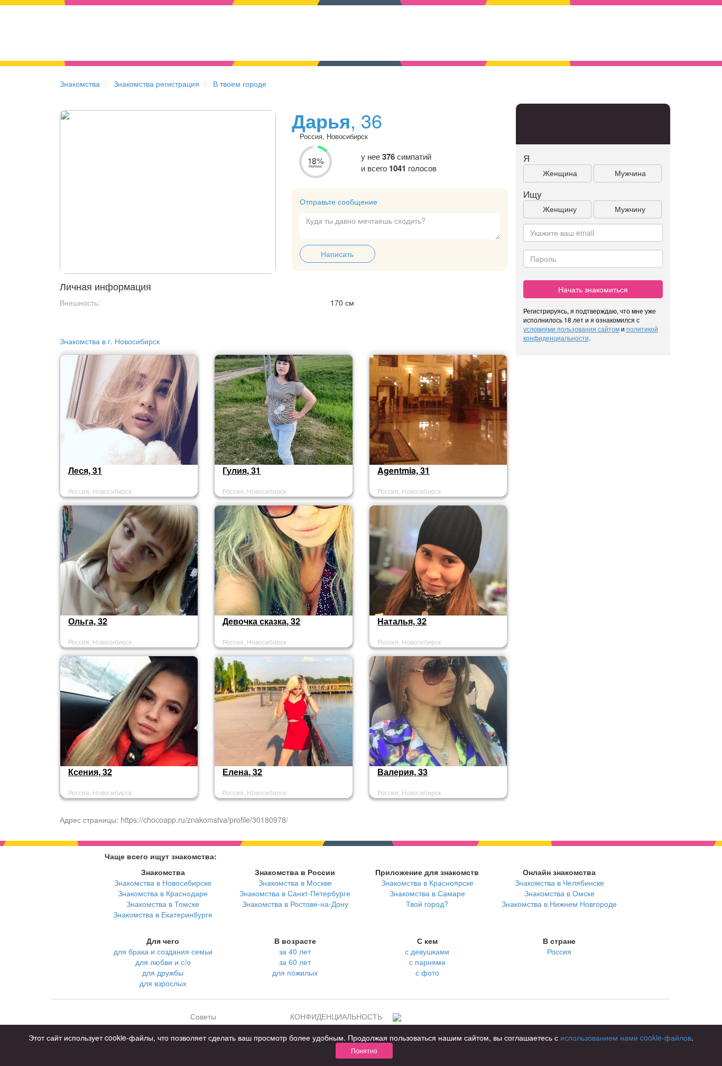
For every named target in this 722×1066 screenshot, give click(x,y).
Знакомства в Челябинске (559, 882)
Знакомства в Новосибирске (162, 882)
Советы (203, 1016)
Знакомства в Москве (295, 882)
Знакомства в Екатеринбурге (162, 914)
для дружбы (162, 972)
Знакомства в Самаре (427, 893)
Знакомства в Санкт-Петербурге (294, 893)
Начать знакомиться (593, 289)
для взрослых (163, 983)
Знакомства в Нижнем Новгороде (559, 903)
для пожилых (295, 972)
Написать (337, 254)
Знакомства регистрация (156, 83)
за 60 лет (295, 962)
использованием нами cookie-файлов (625, 1037)
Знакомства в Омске (559, 893)
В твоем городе (239, 83)
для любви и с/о (163, 962)
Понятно (364, 1050)
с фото (427, 972)
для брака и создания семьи (163, 951)
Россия (559, 951)
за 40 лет (295, 951)
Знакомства (80, 83)
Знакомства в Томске (162, 903)
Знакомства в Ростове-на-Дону (295, 903)
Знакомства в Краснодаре (163, 893)
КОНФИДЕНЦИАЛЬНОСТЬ (336, 1016)
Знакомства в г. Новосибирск (110, 341)
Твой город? (427, 903)
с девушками (427, 951)
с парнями (427, 962)
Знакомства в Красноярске (427, 882)
